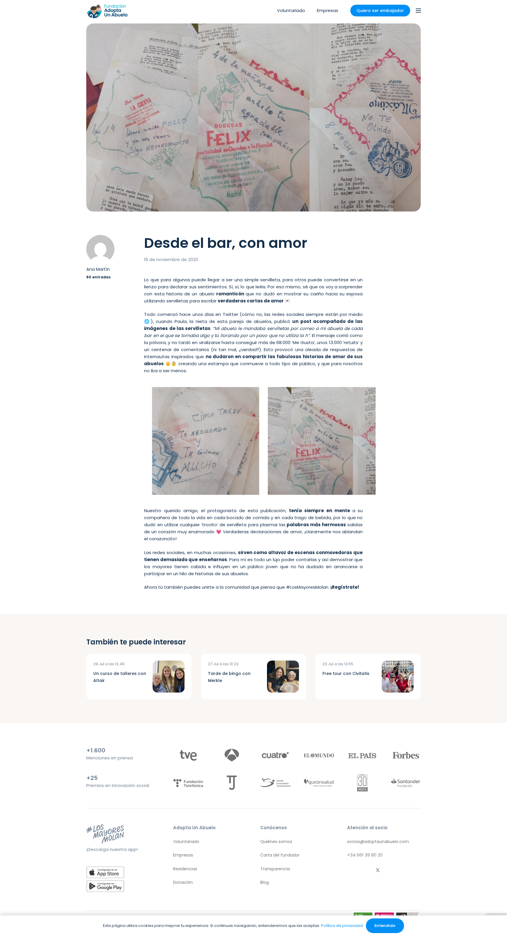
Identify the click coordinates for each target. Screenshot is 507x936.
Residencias (185, 869)
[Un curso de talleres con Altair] (169, 677)
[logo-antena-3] (232, 755)
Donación (183, 882)
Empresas (183, 855)
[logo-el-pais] (362, 755)
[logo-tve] (188, 755)
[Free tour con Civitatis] (398, 677)
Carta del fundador (280, 855)
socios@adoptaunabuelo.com (378, 841)
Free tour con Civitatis (345, 673)
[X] (378, 870)
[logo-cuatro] (275, 755)
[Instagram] (353, 870)
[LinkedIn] (402, 870)
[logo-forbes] (406, 755)
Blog (264, 882)
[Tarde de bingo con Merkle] (283, 677)
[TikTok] (365, 870)
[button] (418, 10)
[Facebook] (390, 870)
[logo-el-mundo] (319, 755)
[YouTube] (414, 870)
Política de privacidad (342, 925)
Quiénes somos (276, 841)
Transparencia (275, 869)
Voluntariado (186, 841)
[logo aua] (107, 10)
